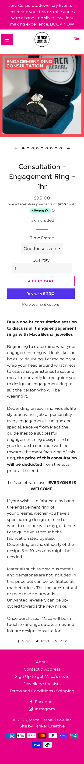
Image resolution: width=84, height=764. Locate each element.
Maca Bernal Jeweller (50, 720)
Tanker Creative (49, 726)
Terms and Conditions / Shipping (42, 691)
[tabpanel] (42, 95)
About (42, 662)
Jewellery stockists (42, 683)
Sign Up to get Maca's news (42, 676)
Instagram (44, 709)
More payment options (41, 304)
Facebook (44, 701)
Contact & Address (42, 669)
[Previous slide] (16, 148)
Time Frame (42, 238)
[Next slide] (68, 148)
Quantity (40, 260)
